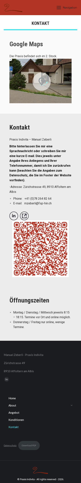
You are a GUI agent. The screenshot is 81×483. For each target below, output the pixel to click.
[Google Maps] (41, 81)
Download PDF (29, 445)
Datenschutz (10, 445)
